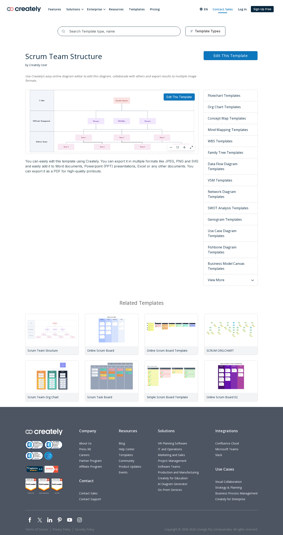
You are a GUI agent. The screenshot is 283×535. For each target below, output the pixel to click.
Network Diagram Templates (222, 194)
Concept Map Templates (227, 118)
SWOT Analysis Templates (228, 208)
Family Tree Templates (225, 152)
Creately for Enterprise (230, 499)
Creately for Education (173, 478)
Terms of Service (36, 529)
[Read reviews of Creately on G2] (51, 469)
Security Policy (84, 529)
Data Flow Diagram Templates (222, 166)
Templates (137, 9)
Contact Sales (223, 9)
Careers (84, 455)
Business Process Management (236, 493)
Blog (122, 443)
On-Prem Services (170, 490)
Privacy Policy (61, 529)
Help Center (126, 449)
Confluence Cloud (227, 443)
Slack (218, 455)
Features (54, 9)
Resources (116, 9)
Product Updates (130, 466)
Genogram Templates (225, 219)
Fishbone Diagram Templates (222, 249)
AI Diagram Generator (172, 484)
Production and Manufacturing (178, 472)
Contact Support (90, 499)
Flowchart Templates (224, 95)
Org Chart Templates (224, 107)
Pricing (155, 9)
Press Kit (85, 449)
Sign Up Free (262, 9)
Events (123, 472)
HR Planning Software (172, 443)
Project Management (172, 461)
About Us (85, 443)
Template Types (207, 31)
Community (126, 461)
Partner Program (90, 461)
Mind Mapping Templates (228, 129)
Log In (242, 9)
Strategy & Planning (228, 487)
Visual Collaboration (228, 482)
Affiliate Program (90, 466)
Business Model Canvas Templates (226, 266)
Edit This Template (179, 97)
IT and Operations (170, 449)
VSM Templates (220, 180)
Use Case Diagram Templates (222, 233)
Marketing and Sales (171, 455)
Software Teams (169, 466)
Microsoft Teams (226, 449)
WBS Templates (220, 141)
